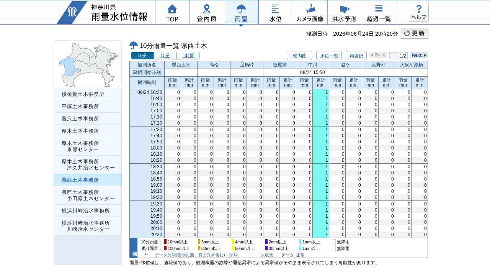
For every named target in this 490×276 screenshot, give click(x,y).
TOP (172, 13)
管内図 (206, 13)
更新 (414, 33)
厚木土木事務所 (80, 131)
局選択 (356, 56)
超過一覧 (379, 13)
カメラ (310, 13)
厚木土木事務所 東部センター (80, 146)
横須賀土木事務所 (83, 94)
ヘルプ (419, 12)
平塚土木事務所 (80, 106)
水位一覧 (329, 56)
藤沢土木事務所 (80, 119)
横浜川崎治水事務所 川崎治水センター (86, 226)
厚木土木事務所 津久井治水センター (88, 165)
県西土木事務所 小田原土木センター (88, 195)
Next (419, 55)
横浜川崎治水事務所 (86, 211)
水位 (275, 13)
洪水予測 (344, 13)
